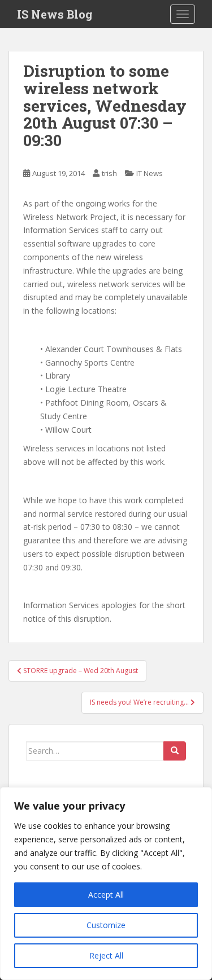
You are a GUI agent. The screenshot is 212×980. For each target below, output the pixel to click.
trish (109, 173)
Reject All (106, 955)
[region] (106, 883)
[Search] (174, 751)
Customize (106, 925)
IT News (149, 173)
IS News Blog (55, 14)
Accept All (106, 894)
